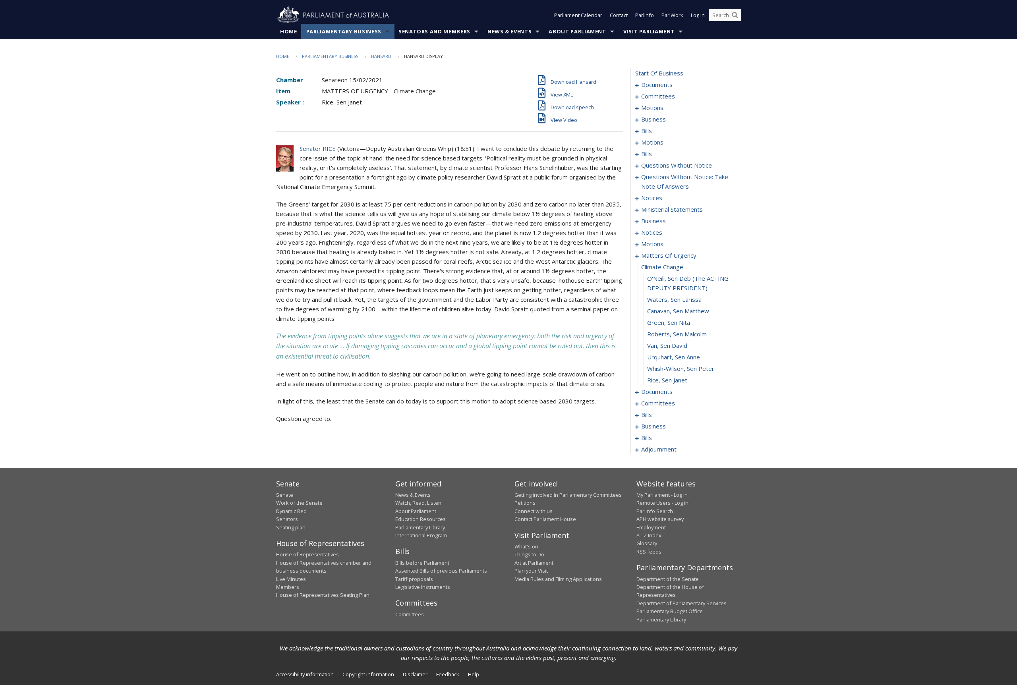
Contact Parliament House (545, 519)
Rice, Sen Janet (667, 380)
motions (652, 108)
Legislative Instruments (422, 586)
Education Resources (420, 519)
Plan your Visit (531, 570)
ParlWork (672, 15)
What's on (526, 546)
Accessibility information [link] (305, 674)
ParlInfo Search (654, 511)
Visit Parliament (649, 31)
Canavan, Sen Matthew (678, 311)
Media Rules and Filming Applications (558, 579)
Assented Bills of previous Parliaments (441, 570)
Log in (698, 15)
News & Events (509, 31)
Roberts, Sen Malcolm (677, 334)
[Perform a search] (735, 15)
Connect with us (533, 511)
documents (657, 85)
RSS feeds (648, 551)
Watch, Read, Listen (418, 502)
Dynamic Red (291, 511)
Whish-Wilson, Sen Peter (680, 368)
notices (651, 198)
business (653, 119)
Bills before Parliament (422, 562)
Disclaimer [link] (415, 674)
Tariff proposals (414, 579)
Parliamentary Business (343, 31)
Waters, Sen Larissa (674, 299)
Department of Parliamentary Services (681, 603)
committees (658, 96)
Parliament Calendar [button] (578, 15)
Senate (284, 494)
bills (646, 131)
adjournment (659, 449)
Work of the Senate (299, 502)
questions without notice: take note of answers (684, 181)
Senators (287, 519)
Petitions (525, 502)
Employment (651, 527)
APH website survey (660, 519)
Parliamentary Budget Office (669, 611)
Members (287, 586)
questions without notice (676, 165)
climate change (662, 267)
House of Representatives (307, 554)
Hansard (381, 56)
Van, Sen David (667, 345)
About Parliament (577, 31)
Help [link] (473, 674)
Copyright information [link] (368, 674)
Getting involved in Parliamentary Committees (568, 494)
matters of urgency (668, 255)
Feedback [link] (447, 674)
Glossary (646, 543)
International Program (421, 535)
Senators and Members (434, 31)
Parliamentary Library (420, 527)
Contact (619, 15)
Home (288, 31)
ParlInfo (644, 15)
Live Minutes (291, 579)
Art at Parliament (533, 562)
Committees (409, 614)
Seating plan (290, 527)
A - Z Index (648, 535)
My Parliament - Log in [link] (662, 494)
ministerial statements (672, 209)
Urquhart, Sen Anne (673, 357)
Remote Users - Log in (662, 502)
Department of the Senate (667, 579)
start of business (659, 73)
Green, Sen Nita (668, 322)
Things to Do (529, 554)
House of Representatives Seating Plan (322, 594)
